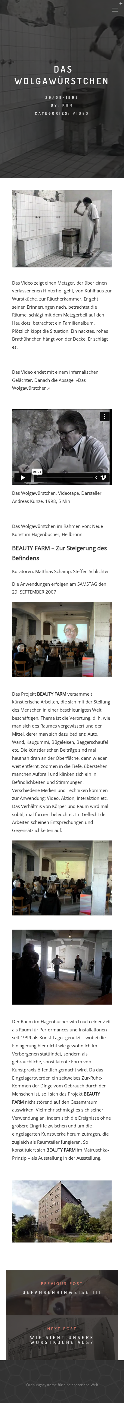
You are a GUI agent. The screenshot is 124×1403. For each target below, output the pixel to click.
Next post (62, 1328)
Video (81, 113)
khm (67, 105)
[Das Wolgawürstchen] (62, 266)
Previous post (62, 1283)
